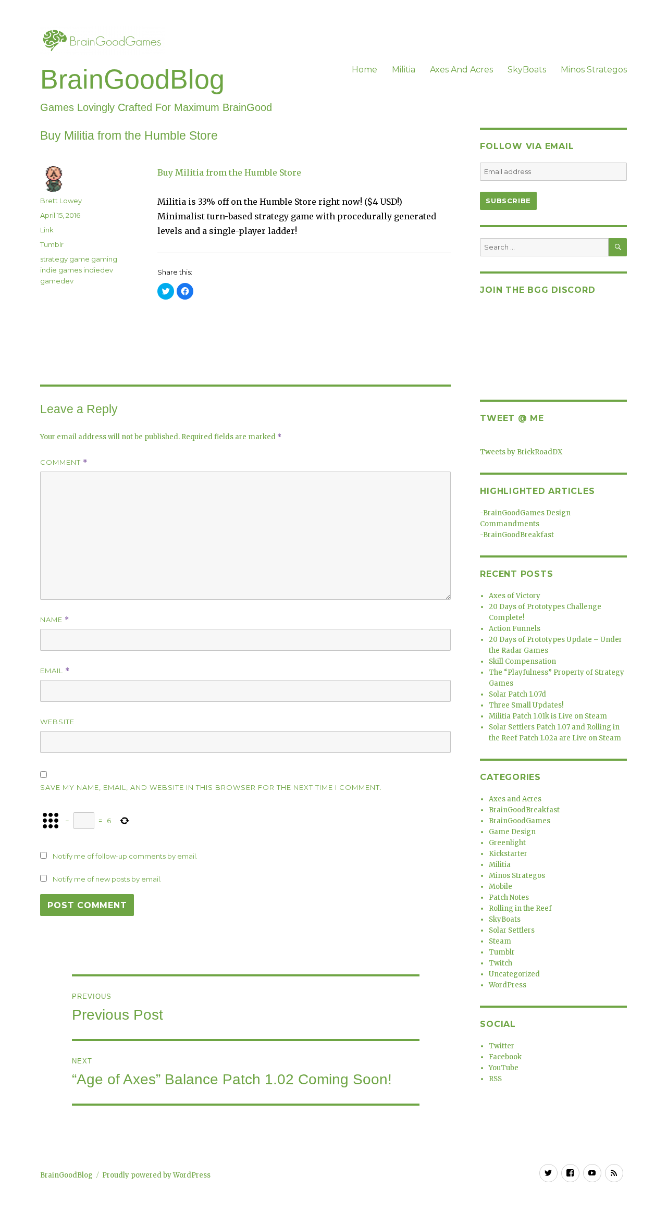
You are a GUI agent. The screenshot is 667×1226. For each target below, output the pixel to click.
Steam (500, 941)
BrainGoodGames (519, 820)
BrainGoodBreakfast (518, 534)
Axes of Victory (514, 595)
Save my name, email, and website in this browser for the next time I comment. (211, 787)
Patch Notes (509, 897)
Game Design (512, 831)
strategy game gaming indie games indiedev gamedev (78, 270)
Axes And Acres (461, 70)
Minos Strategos (594, 70)
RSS (495, 1078)
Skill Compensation (522, 661)
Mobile (500, 886)
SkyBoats (527, 70)
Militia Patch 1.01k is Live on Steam (548, 716)
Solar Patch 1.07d (517, 694)
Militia (403, 70)
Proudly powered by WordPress (156, 1175)
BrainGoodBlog (132, 79)
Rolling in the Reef (520, 908)
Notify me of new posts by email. (107, 879)
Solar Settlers (512, 930)
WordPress (507, 985)
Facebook (505, 1056)
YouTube (503, 1067)
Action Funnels (514, 628)
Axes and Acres (515, 799)
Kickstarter (508, 853)
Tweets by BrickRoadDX (521, 452)
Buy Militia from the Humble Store (229, 172)
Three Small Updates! (526, 705)
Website (57, 721)
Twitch (500, 963)
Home (364, 70)
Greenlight (507, 842)
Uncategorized (514, 974)
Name (54, 619)
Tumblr (52, 244)
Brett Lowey (61, 200)
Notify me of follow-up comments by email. (125, 856)
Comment (64, 462)
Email (55, 670)
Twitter (501, 1046)
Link (47, 230)
